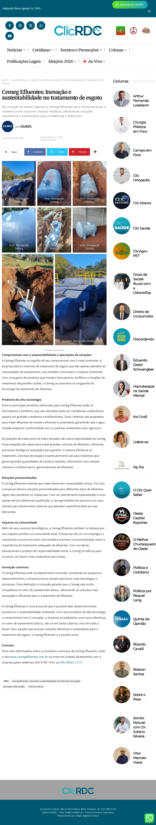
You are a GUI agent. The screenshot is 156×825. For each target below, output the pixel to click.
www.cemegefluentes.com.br (29, 657)
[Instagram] (20, 25)
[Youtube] (9, 36)
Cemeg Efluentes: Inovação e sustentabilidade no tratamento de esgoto (46, 681)
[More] (95, 152)
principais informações (14, 686)
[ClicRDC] (8, 126)
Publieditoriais (19, 80)
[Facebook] (9, 25)
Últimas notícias (35, 686)
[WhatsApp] (41, 25)
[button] (149, 11)
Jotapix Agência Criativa (87, 815)
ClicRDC (26, 126)
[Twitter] (30, 25)
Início (5, 80)
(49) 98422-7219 (70, 662)
